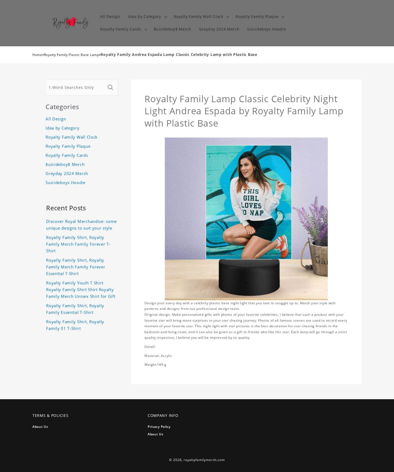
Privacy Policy (159, 426)
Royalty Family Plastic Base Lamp (71, 54)
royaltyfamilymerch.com (204, 460)
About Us (40, 426)
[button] (147, 16)
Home (37, 54)
